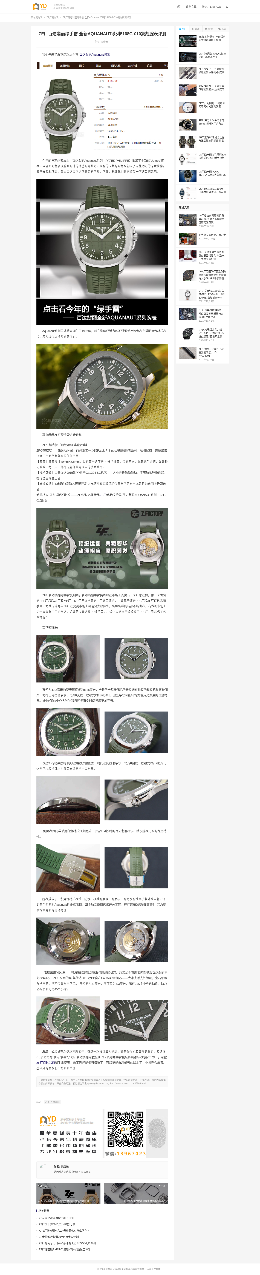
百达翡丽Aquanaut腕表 (94, 54)
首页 (178, 6)
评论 (210, 29)
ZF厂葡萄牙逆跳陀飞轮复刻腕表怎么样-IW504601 (211, 352)
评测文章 (191, 6)
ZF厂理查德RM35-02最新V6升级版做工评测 (65, 1249)
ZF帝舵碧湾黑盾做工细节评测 (56, 1218)
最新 (197, 29)
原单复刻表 (36, 17)
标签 (223, 29)
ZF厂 (103, 495)
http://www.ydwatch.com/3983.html (128, 1083)
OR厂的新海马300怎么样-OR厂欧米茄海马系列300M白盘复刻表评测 (212, 294)
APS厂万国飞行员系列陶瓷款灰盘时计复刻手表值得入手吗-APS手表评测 (212, 275)
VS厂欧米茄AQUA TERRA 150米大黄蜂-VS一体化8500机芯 (212, 174)
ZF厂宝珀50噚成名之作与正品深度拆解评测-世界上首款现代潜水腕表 (211, 140)
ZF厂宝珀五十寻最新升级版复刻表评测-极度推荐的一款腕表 (211, 72)
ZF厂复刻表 (53, 17)
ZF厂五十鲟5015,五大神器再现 (57, 1224)
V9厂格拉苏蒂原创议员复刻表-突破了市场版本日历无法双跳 (211, 219)
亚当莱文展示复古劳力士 (212, 234)
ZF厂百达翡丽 (45, 1062)
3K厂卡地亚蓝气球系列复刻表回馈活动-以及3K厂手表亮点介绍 (212, 255)
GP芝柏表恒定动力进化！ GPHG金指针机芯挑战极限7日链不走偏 (211, 333)
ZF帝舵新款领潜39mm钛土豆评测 (59, 1236)
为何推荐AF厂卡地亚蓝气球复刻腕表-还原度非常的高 (211, 89)
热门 (183, 29)
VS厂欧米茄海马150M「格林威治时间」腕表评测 (212, 192)
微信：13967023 (211, 6)
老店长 (104, 41)
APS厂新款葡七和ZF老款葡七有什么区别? (64, 1230)
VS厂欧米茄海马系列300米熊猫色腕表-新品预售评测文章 (212, 157)
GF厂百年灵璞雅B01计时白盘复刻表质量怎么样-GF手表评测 (211, 313)
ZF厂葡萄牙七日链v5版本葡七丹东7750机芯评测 (67, 1243)
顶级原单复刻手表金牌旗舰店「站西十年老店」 (138, 1269)
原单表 (108, 1269)
